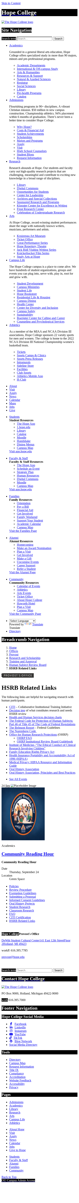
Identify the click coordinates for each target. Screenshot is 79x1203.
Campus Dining (26, 300)
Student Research (19, 907)
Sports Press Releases (30, 358)
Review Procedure (20, 889)
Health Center (25, 304)
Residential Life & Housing (33, 297)
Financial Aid (25, 510)
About (13, 386)
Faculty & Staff (18, 458)
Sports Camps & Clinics (31, 355)
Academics (16, 45)
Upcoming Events (28, 562)
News (12, 396)
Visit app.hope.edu (20, 451)
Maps (12, 403)
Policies (14, 886)
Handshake (23, 441)
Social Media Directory (23, 1044)
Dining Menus (25, 444)
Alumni (13, 537)
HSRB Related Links (22, 920)
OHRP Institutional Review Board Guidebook (45, 741)
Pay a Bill (23, 506)
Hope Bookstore (27, 294)
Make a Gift (24, 558)
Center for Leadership (30, 195)
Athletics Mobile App (30, 376)
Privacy (13, 1087)
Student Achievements (30, 133)
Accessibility (17, 1083)
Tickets (21, 352)
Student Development (30, 283)
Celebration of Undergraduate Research (41, 212)
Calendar (14, 400)
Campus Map (25, 448)
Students (14, 416)
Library (21, 89)
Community (16, 579)
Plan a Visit (24, 551)
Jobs (12, 406)
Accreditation (17, 1077)
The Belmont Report (21, 727)
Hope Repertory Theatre (31, 246)
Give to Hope (17, 1150)
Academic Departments (31, 65)
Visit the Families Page (23, 530)
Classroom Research (21, 910)
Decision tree (17, 710)
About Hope (16, 1129)
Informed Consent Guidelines (27, 900)
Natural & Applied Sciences (34, 79)
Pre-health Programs (29, 93)
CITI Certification (20, 917)
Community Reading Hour (28, 853)
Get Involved (25, 513)
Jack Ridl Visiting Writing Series (36, 249)
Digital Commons (27, 188)
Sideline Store (25, 365)
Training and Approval (23, 661)
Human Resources (28, 475)
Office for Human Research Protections (33, 734)
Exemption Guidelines (22, 893)
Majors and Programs (30, 140)
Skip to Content (11, 3)
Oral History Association (24, 769)
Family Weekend (27, 517)
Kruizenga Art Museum (31, 236)
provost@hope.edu (13, 957)
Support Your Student (30, 520)
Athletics (14, 325)
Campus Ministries (28, 287)
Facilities (22, 369)
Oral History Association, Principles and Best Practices (42, 772)
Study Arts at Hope (28, 256)
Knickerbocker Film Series (33, 253)
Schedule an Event (28, 468)
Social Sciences (26, 86)
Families (14, 496)
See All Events (18, 779)
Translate (37, 624)
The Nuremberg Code (23, 731)
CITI (12, 707)
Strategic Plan (25, 472)
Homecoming (25, 544)
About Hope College (29, 600)
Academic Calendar (29, 524)
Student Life (24, 290)
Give (12, 410)
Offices (13, 651)
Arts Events (24, 593)
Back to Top (9, 1177)
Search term (9, 38)
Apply (21, 144)
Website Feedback (20, 1080)
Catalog (21, 96)
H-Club (21, 379)
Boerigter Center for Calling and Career (41, 318)
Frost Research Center (30, 209)
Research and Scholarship (24, 658)
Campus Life (17, 260)
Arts (11, 216)
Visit (19, 147)
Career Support (26, 565)
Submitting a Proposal (22, 896)
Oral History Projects (22, 903)
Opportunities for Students (33, 191)
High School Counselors (32, 151)
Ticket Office (25, 239)
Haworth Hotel (26, 603)
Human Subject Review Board (27, 664)
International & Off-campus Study (37, 68)
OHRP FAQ (24, 738)
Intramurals (23, 362)
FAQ (12, 914)
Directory (15, 631)
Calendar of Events (28, 586)
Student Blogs (25, 154)
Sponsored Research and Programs (38, 202)
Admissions (16, 100)
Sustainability (25, 314)
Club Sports (24, 372)
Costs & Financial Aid (30, 130)
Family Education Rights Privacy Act (31, 751)
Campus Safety (26, 311)
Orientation (23, 503)
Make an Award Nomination (34, 548)
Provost (13, 654)
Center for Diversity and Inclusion (37, 307)
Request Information (29, 158)
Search (58, 38)
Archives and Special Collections (37, 198)
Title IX (14, 1070)
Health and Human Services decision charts (35, 717)
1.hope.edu (23, 427)
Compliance (16, 1073)
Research (14, 161)
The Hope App (26, 423)
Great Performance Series (32, 242)
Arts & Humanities (28, 72)
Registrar (22, 82)
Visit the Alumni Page (22, 572)
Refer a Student (26, 568)
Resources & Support (30, 75)
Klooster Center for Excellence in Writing (42, 205)
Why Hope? (24, 126)
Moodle (21, 437)
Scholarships (24, 137)
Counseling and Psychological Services (40, 321)
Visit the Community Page (25, 613)
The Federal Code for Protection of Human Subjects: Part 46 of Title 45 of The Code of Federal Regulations (42, 722)
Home (13, 647)
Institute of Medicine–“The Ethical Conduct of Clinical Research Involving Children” (42, 746)
